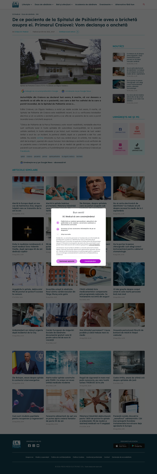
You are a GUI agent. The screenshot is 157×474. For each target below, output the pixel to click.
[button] (78, 234)
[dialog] (78, 237)
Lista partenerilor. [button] (94, 245)
